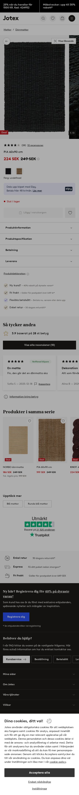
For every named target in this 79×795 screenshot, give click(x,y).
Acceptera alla (39, 772)
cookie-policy (58, 761)
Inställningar (39, 788)
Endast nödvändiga (39, 781)
